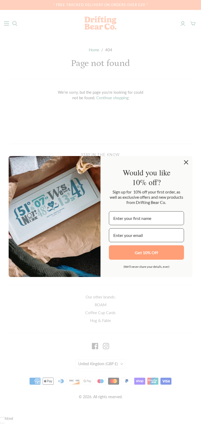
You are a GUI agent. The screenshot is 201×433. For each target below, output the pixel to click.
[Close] (186, 162)
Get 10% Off (146, 252)
